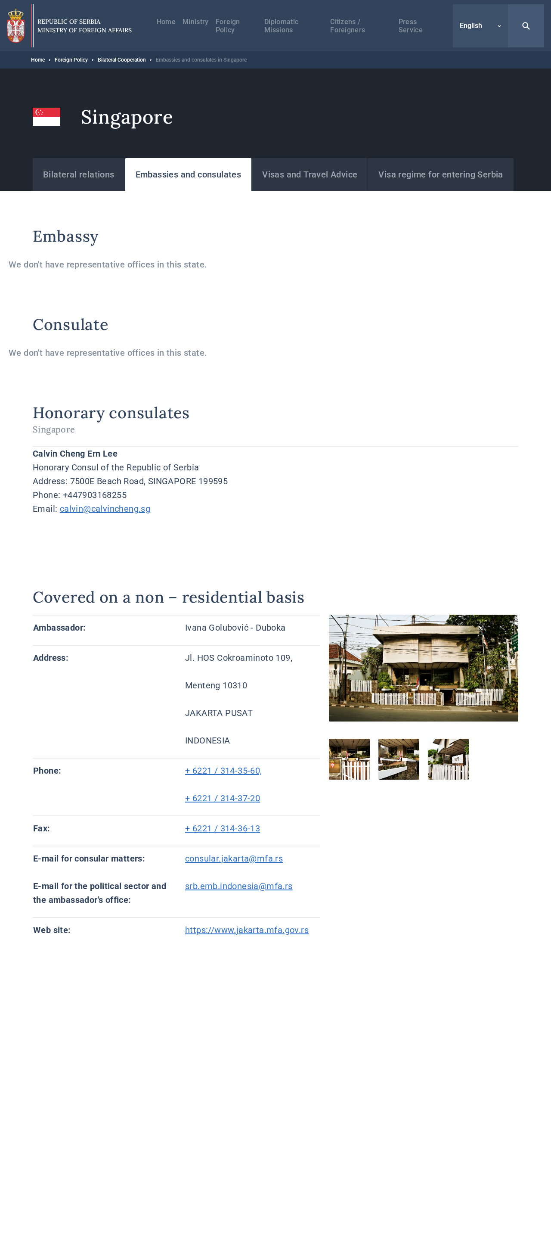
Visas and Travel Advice (309, 174)
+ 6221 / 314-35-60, (223, 770)
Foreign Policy (228, 26)
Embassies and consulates (188, 174)
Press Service (411, 26)
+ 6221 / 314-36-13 (222, 828)
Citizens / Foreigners (347, 26)
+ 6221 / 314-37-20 (222, 798)
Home (166, 22)
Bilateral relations (79, 174)
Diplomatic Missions (281, 26)
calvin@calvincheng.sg (105, 509)
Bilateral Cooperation (122, 60)
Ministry (196, 22)
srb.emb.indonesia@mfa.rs (239, 886)
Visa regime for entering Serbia (440, 174)
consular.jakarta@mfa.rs (234, 858)
